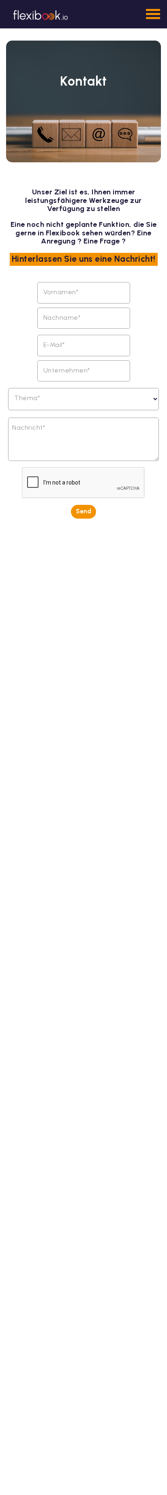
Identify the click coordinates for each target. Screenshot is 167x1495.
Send (83, 511)
